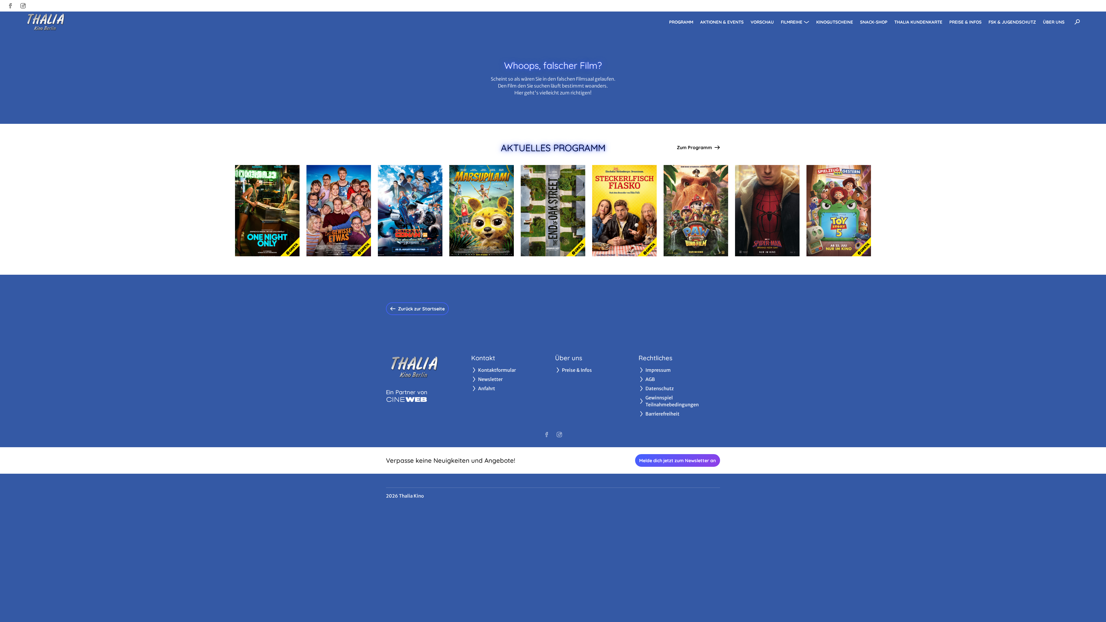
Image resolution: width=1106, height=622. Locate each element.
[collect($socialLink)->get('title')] (10, 6)
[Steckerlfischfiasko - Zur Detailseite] (624, 210)
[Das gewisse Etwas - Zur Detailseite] (338, 210)
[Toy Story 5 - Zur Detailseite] (838, 210)
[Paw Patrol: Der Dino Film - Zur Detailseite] (696, 210)
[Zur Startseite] (63, 22)
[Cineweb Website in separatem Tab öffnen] (406, 399)
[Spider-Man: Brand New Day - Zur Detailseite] (767, 210)
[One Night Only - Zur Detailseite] (267, 210)
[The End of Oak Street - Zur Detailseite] (553, 210)
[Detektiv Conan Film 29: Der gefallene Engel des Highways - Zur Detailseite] (410, 210)
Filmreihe (791, 22)
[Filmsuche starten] (1077, 22)
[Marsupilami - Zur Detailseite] (481, 210)
